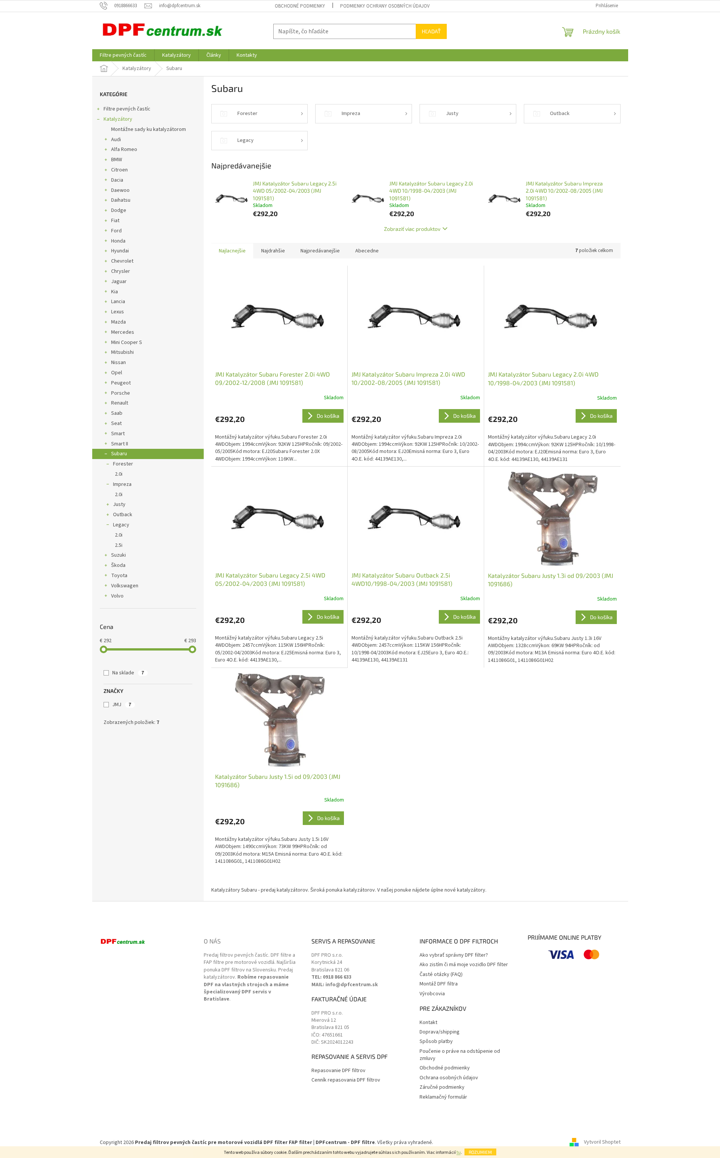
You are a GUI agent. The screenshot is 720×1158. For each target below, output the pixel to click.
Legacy (121, 525)
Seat (116, 423)
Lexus (117, 312)
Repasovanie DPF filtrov (338, 1070)
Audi (116, 139)
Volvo (117, 596)
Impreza (122, 484)
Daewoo (120, 190)
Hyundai (120, 251)
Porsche (120, 393)
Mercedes (122, 332)
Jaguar (119, 281)
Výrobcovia (432, 994)
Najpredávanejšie (320, 251)
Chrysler (120, 271)
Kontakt (428, 1022)
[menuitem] (123, 55)
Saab (116, 413)
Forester (123, 464)
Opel (116, 373)
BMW (116, 159)
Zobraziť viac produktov (412, 229)
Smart (118, 433)
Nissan (118, 362)
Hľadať (431, 31)
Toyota (119, 575)
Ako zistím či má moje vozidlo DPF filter (464, 964)
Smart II (119, 444)
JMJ (121, 704)
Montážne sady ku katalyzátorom (148, 129)
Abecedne (367, 251)
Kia (114, 292)
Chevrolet (122, 261)
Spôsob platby (436, 1041)
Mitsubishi (122, 352)
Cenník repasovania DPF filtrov (345, 1080)
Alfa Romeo (124, 149)
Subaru (119, 454)
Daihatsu (120, 200)
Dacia (117, 180)
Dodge (118, 210)
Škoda (118, 565)
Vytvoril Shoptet (602, 1142)
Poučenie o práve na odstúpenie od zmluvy (460, 1055)
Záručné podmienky (442, 1087)
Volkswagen (124, 586)
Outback (122, 514)
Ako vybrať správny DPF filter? (454, 955)
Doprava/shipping (440, 1032)
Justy (119, 504)
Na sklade (128, 673)
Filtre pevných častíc (127, 109)
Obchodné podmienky (300, 6)
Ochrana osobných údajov (449, 1078)
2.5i (118, 545)
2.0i (118, 474)
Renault (119, 403)
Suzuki (118, 555)
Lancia (118, 301)
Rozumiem (480, 1152)
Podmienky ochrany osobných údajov (385, 6)
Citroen (119, 170)
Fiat (115, 220)
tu (459, 1152)
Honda (118, 241)
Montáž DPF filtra (439, 984)
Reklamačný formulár (443, 1097)
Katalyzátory (118, 119)
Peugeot (121, 383)
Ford (116, 231)
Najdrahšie (273, 251)
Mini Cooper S (126, 342)
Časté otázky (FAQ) (441, 974)
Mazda (118, 322)
